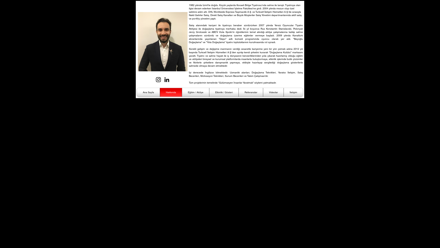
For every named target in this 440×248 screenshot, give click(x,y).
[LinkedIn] (166, 79)
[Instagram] (158, 79)
